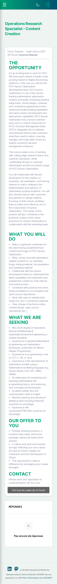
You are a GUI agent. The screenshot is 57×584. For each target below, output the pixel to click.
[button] (48, 5)
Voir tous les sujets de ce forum (28, 490)
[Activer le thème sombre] (38, 4)
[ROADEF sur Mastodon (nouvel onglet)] (16, 569)
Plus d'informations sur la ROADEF (37, 578)
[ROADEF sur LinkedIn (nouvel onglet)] (10, 569)
